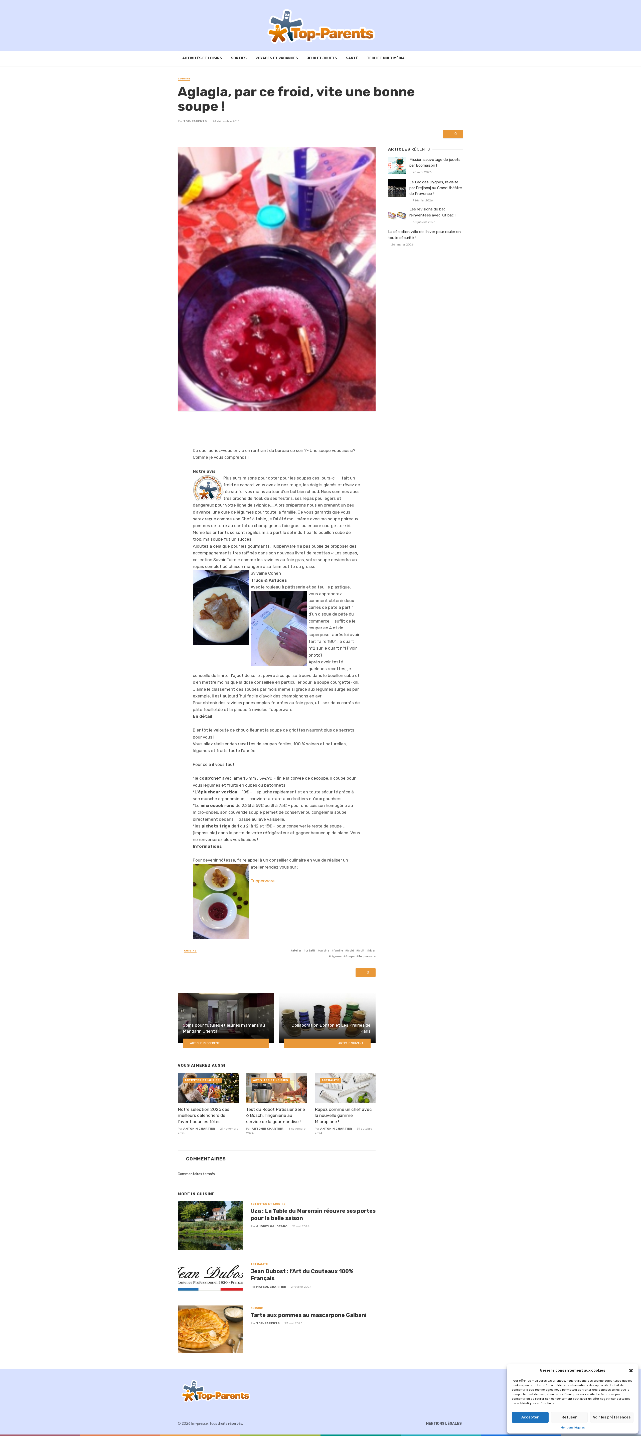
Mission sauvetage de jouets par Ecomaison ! (434, 162)
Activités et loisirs (202, 58)
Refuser (569, 1417)
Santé (352, 58)
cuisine (324, 950)
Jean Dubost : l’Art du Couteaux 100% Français (302, 1274)
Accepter (530, 1417)
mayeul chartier (271, 1286)
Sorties (239, 58)
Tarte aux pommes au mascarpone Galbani (309, 1315)
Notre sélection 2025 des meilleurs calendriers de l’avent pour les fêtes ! (203, 1115)
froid (350, 950)
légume (336, 956)
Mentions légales (573, 1427)
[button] (630, 1370)
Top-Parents (195, 121)
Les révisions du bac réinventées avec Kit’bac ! (432, 212)
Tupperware (263, 880)
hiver (372, 950)
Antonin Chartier (199, 1128)
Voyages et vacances (276, 58)
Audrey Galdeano (271, 1226)
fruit (361, 950)
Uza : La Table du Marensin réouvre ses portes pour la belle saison (313, 1214)
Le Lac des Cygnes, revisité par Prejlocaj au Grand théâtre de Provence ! (435, 188)
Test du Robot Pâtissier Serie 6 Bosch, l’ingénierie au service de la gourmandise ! (275, 1115)
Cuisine (184, 78)
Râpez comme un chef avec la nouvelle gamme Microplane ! (343, 1115)
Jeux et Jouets (322, 58)
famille (338, 950)
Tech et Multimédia (386, 58)
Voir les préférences (612, 1417)
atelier (296, 950)
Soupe (350, 956)
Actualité (330, 1080)
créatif (310, 950)
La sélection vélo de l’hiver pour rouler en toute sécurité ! (424, 234)
